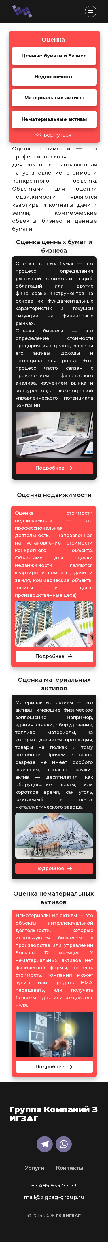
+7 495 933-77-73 (54, 1186)
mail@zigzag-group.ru (54, 1197)
